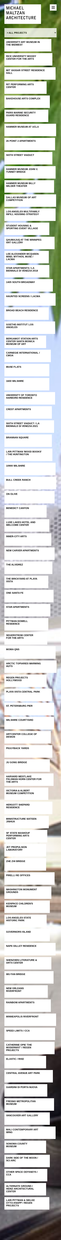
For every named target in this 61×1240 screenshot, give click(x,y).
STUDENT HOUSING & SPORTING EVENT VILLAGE (22, 227)
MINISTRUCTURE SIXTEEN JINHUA (21, 820)
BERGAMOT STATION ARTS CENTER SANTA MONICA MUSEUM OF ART (22, 341)
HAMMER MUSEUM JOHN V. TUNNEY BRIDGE (22, 170)
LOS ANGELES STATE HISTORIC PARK (18, 919)
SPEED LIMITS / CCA (18, 1030)
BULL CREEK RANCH (18, 480)
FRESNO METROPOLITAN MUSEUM (21, 1102)
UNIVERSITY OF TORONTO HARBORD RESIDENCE (21, 396)
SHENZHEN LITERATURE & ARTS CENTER (21, 961)
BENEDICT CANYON (17, 508)
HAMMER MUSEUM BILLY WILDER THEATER (20, 184)
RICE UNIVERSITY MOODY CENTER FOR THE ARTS (21, 57)
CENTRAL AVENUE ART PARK (23, 1073)
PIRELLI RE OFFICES (18, 875)
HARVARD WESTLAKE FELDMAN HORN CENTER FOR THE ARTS (24, 779)
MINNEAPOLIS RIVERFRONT (22, 1016)
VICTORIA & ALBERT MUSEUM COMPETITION (20, 792)
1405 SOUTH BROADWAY (20, 282)
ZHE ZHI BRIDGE (15, 861)
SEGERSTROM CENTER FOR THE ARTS (19, 636)
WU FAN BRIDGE (15, 974)
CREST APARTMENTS (18, 409)
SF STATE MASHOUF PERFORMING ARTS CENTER (18, 836)
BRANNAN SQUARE (17, 437)
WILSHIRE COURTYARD (19, 720)
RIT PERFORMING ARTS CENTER (20, 85)
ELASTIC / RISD (15, 1059)
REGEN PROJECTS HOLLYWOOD (17, 679)
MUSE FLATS (13, 367)
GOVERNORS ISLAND (18, 931)
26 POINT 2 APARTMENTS (21, 141)
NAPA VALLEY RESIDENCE (21, 946)
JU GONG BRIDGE (16, 762)
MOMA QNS (12, 649)
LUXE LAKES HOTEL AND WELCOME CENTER (20, 523)
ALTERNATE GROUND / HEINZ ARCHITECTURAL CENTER (20, 1189)
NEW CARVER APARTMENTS (22, 550)
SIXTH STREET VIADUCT (20, 155)
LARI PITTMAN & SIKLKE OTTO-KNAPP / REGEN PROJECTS (20, 1203)
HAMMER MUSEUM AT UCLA (22, 126)
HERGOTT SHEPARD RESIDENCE (18, 806)
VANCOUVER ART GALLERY (22, 1115)
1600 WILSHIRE (15, 381)
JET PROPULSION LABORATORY (16, 848)
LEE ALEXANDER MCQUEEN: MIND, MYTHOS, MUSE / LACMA (22, 257)
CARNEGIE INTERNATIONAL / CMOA (23, 354)
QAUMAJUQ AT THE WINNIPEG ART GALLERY (24, 241)
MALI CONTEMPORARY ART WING (22, 1131)
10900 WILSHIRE (15, 465)
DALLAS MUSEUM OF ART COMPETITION (21, 198)
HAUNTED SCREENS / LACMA (23, 296)
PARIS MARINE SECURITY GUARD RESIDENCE (21, 114)
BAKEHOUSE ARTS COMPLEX (23, 98)
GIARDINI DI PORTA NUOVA (21, 1087)
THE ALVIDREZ (14, 564)
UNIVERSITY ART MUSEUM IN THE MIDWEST (23, 43)
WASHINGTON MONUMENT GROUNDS (21, 890)
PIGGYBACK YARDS (17, 748)
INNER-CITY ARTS (16, 536)
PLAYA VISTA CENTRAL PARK (23, 691)
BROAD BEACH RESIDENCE (22, 310)
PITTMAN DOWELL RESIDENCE (17, 622)
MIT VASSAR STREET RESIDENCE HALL (25, 71)
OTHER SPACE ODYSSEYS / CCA (22, 1173)
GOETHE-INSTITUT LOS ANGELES (19, 326)
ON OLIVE (11, 494)
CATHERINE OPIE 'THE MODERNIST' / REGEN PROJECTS (19, 1047)
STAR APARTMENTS (17, 607)
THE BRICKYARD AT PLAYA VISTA (21, 580)
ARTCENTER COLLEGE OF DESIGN (21, 735)
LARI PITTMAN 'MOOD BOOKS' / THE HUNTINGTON (24, 453)
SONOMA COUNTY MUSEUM (16, 1145)
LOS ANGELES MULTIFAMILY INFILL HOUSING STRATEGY (22, 213)
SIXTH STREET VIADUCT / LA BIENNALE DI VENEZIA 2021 (22, 424)
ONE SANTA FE (14, 593)
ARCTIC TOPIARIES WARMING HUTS (23, 664)
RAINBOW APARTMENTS (20, 1002)
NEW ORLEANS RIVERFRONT (15, 989)
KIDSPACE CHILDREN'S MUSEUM (19, 905)
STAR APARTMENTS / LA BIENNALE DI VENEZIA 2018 (22, 269)
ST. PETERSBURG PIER (19, 705)
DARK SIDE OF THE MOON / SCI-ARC (22, 1159)
